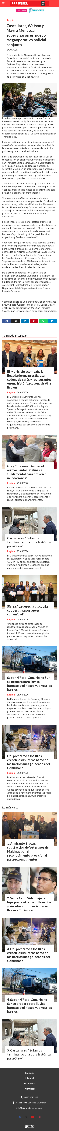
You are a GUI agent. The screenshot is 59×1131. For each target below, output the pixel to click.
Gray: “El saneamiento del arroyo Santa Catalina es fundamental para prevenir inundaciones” (26, 472)
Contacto (29, 1072)
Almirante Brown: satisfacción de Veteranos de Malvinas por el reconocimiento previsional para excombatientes (28, 851)
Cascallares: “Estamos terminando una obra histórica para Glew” (29, 542)
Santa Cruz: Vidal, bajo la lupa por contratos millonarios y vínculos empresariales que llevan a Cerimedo (29, 904)
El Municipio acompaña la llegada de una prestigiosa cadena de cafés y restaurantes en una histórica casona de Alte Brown (29, 379)
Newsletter (29, 1083)
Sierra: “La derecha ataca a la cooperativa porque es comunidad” (27, 610)
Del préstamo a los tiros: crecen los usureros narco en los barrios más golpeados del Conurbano (28, 762)
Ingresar (31, 1088)
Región (10, 20)
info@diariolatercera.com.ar (29, 1107)
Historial (29, 1078)
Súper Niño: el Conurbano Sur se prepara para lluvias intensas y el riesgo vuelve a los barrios (29, 683)
